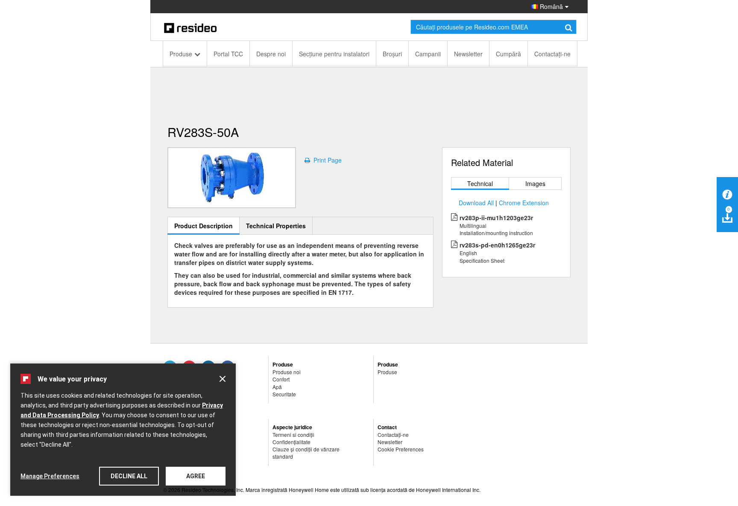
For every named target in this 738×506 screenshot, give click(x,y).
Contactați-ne (552, 53)
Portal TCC (228, 53)
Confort (281, 379)
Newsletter (468, 53)
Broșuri (392, 53)
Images (535, 183)
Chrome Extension (524, 202)
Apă (277, 386)
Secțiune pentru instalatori (334, 53)
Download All (476, 202)
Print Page (326, 160)
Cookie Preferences (401, 449)
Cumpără (508, 53)
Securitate (284, 394)
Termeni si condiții (293, 434)
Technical (480, 183)
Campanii (428, 53)
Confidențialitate (291, 441)
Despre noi (271, 53)
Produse (181, 53)
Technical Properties (276, 225)
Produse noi (286, 371)
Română (550, 6)
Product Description (203, 225)
